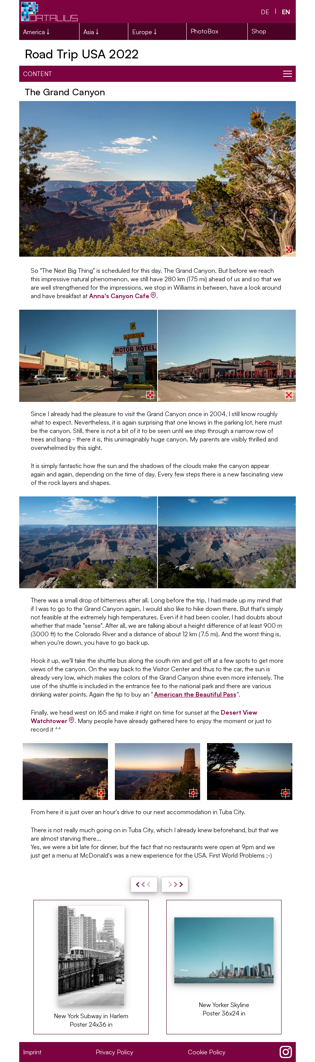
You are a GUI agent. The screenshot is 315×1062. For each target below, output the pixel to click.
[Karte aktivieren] (289, 249)
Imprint (32, 1052)
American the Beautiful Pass (195, 694)
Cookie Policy (206, 1052)
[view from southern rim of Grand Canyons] (88, 542)
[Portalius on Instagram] (286, 1052)
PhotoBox (204, 31)
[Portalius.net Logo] (50, 11)
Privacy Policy (114, 1052)
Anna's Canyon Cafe (119, 296)
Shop (259, 31)
